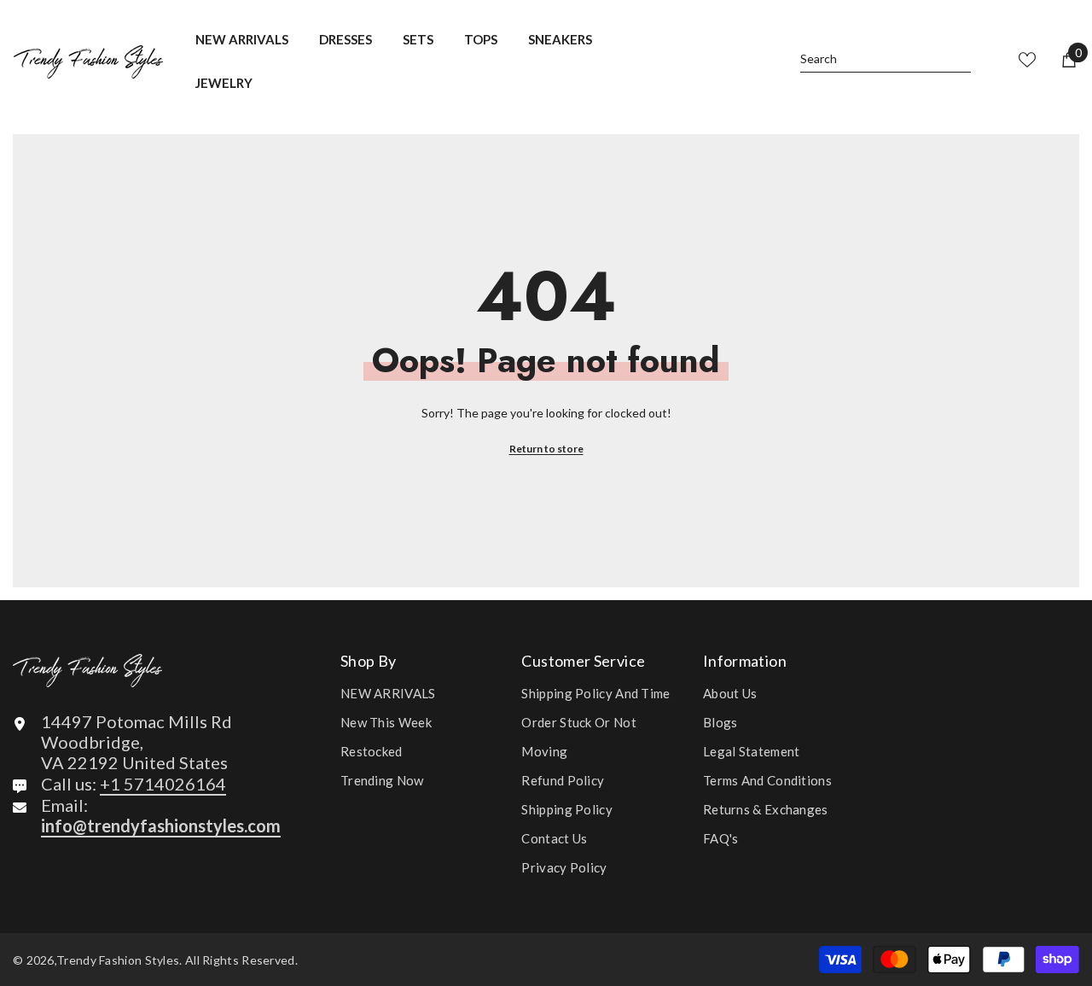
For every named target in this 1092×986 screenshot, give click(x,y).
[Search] (885, 60)
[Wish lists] (1027, 59)
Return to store (546, 448)
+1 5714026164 (163, 783)
